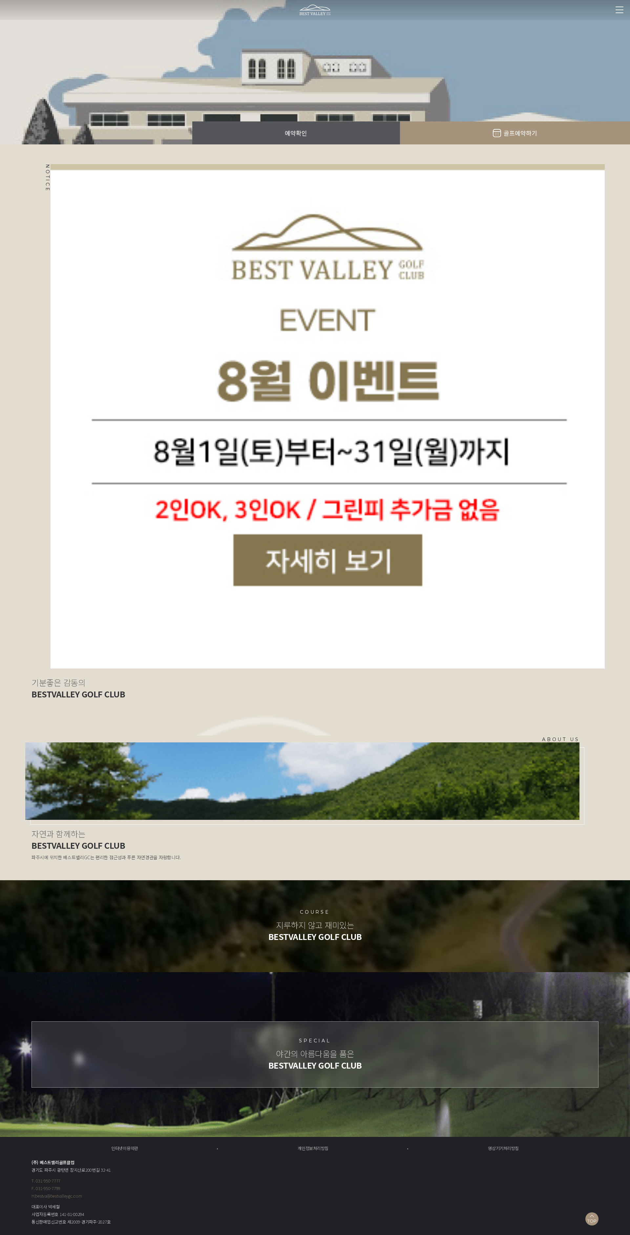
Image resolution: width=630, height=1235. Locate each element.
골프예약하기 (520, 133)
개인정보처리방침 (313, 1148)
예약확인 (296, 133)
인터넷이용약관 (124, 1148)
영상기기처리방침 (503, 1148)
